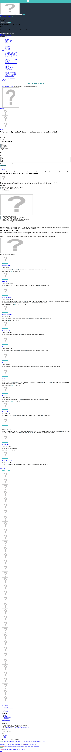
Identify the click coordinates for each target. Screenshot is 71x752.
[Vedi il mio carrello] (35, 376)
